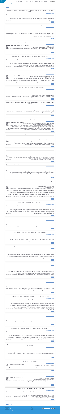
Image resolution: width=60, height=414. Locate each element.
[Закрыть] (54, 411)
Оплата (36, 1)
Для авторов (31, 1)
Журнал (27, 1)
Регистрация (51, 1)
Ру (56, 1)
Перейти (52, 38)
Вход (54, 1)
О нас (39, 1)
